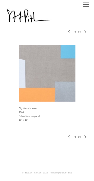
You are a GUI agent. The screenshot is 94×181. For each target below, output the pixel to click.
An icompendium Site (61, 172)
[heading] (29, 22)
